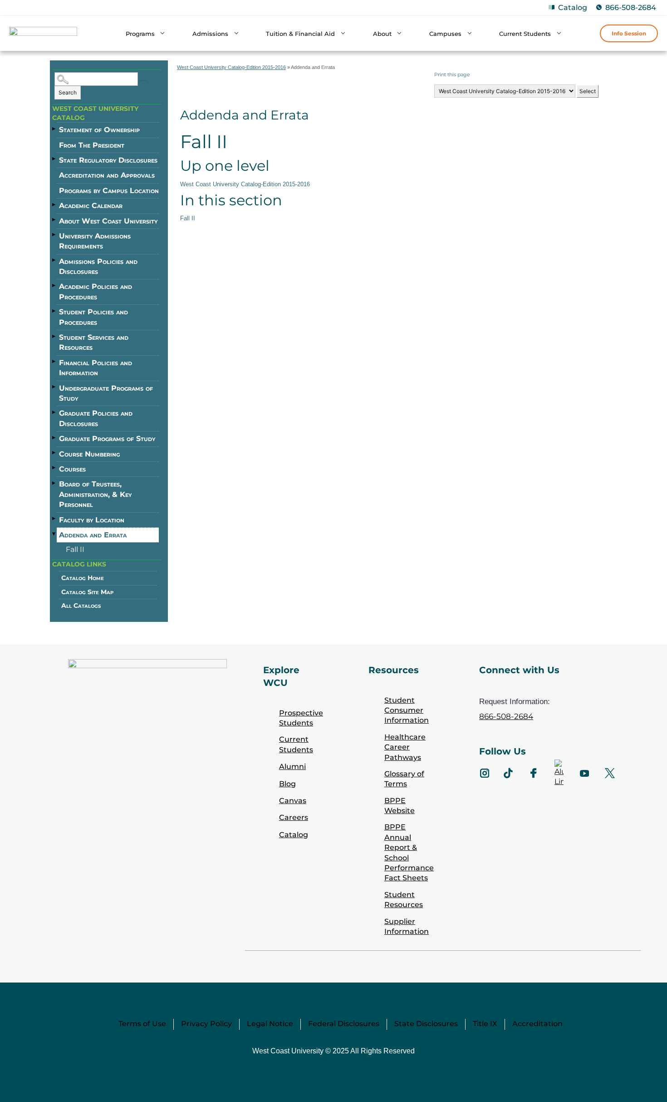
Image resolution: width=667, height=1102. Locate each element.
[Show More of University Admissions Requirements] (54, 235)
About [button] (382, 33)
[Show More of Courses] (54, 468)
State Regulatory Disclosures (108, 160)
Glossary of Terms (404, 778)
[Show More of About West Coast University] (54, 220)
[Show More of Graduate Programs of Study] (54, 437)
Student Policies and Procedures (93, 317)
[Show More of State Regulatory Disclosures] (54, 159)
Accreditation (537, 1023)
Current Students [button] (525, 33)
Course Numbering (89, 454)
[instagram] (484, 773)
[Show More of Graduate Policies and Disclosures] (54, 412)
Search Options (143, 80)
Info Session (629, 33)
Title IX (485, 1023)
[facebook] (533, 773)
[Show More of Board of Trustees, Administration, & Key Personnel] (54, 483)
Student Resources (403, 899)
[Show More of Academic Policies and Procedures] (54, 285)
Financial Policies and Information (95, 367)
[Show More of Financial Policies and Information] (54, 361)
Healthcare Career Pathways (405, 747)
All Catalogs (81, 605)
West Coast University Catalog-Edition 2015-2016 (231, 67)
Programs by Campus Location (109, 190)
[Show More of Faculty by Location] (54, 519)
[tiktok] (508, 773)
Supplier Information (406, 926)
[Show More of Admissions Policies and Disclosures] (54, 260)
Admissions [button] (210, 33)
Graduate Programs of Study (107, 438)
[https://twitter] (610, 773)
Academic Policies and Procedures (95, 291)
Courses (72, 469)
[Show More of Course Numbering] (54, 453)
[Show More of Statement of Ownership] (54, 128)
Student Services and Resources (93, 342)
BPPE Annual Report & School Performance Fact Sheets (409, 852)
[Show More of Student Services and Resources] (54, 336)
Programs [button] (140, 33)
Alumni (292, 766)
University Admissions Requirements (95, 241)
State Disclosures (426, 1023)
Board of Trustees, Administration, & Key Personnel (95, 494)
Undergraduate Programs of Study (106, 393)
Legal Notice (270, 1023)
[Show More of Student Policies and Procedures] (54, 311)
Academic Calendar (91, 205)
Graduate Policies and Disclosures (95, 418)
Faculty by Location (91, 520)
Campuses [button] (445, 33)
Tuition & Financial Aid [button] (300, 33)
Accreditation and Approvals (107, 175)
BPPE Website (399, 805)
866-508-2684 (630, 7)
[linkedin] (559, 773)
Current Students (296, 744)
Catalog (572, 7)
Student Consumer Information (406, 710)
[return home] (43, 35)
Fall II (75, 549)
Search (68, 92)
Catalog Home (82, 578)
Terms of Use (142, 1023)
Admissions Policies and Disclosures (98, 266)
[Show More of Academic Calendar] (54, 204)
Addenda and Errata (93, 535)
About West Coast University (108, 221)
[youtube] (584, 773)
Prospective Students (301, 718)
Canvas (292, 800)
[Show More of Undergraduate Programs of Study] (54, 387)
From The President (91, 145)
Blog (287, 783)
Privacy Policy (206, 1023)
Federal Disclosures (343, 1023)
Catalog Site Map (87, 592)
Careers (293, 817)
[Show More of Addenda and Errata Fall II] (54, 534)
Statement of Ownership (99, 129)
